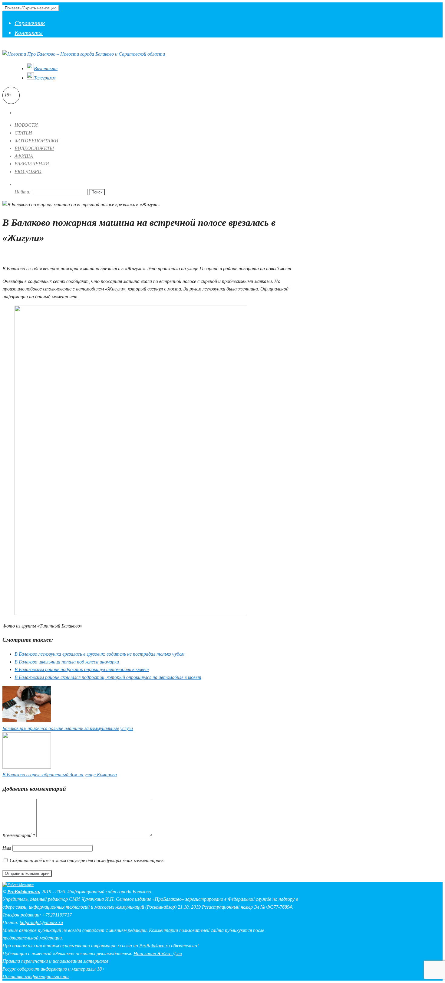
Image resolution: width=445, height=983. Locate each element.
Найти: (23, 191)
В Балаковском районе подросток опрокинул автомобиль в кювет (82, 669)
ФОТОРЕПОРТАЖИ (36, 140)
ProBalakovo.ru (23, 891)
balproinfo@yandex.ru (41, 922)
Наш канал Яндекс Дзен (158, 953)
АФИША (24, 156)
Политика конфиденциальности (35, 976)
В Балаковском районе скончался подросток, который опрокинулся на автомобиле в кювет (108, 677)
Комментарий (18, 835)
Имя (6, 848)
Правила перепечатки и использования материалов (55, 961)
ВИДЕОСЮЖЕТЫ (34, 148)
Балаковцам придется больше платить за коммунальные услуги (67, 728)
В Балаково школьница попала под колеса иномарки (67, 661)
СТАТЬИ (23, 132)
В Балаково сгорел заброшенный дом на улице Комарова (59, 774)
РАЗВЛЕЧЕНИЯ (32, 163)
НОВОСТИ (26, 125)
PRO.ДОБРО (28, 171)
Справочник (30, 23)
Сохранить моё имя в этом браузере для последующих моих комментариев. (87, 860)
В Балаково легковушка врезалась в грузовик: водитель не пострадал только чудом (99, 654)
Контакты (29, 32)
